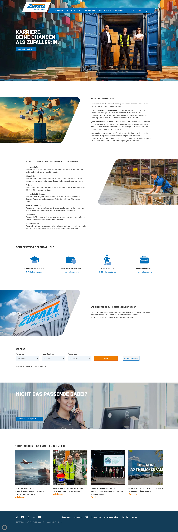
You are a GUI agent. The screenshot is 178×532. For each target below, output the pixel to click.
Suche (106, 358)
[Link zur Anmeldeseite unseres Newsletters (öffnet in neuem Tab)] (39, 517)
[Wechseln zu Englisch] (139, 10)
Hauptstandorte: (48, 354)
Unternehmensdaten (111, 517)
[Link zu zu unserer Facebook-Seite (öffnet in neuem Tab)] (28, 517)
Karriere (131, 11)
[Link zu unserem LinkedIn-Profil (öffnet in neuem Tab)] (33, 517)
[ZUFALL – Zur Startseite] (36, 7)
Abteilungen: (72, 354)
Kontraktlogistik (74, 11)
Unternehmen (90, 11)
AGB (86, 517)
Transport (59, 11)
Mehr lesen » (20, 497)
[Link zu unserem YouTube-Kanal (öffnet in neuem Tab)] (22, 517)
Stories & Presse (119, 11)
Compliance (66, 517)
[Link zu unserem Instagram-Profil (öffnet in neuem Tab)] (16, 517)
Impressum (78, 517)
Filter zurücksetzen (131, 358)
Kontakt (125, 517)
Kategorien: (20, 354)
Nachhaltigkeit (105, 11)
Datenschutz (96, 517)
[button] (146, 11)
